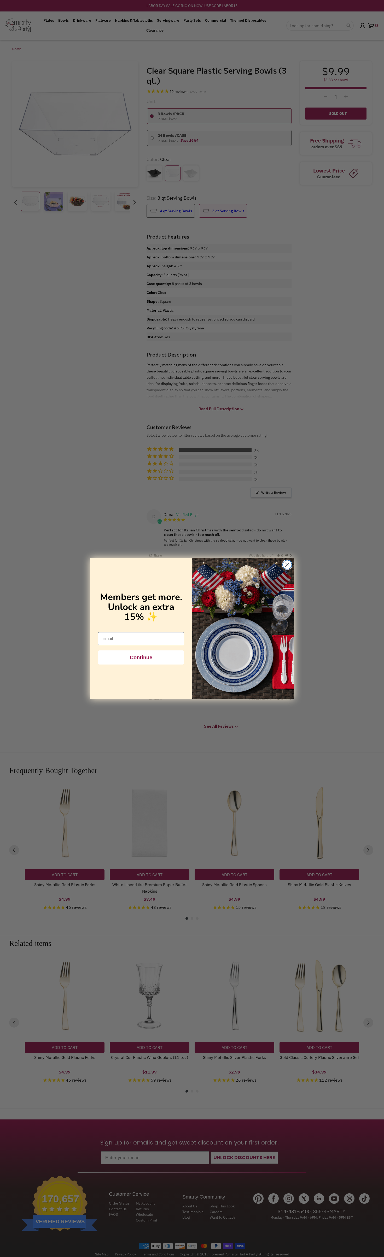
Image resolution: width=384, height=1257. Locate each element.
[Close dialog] (287, 564)
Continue (141, 657)
